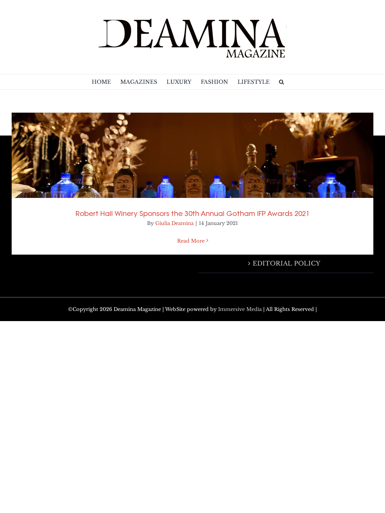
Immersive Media (240, 309)
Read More (191, 241)
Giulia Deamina (174, 223)
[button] (281, 81)
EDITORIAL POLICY (286, 263)
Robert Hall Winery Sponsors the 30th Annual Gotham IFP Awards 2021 (192, 213)
